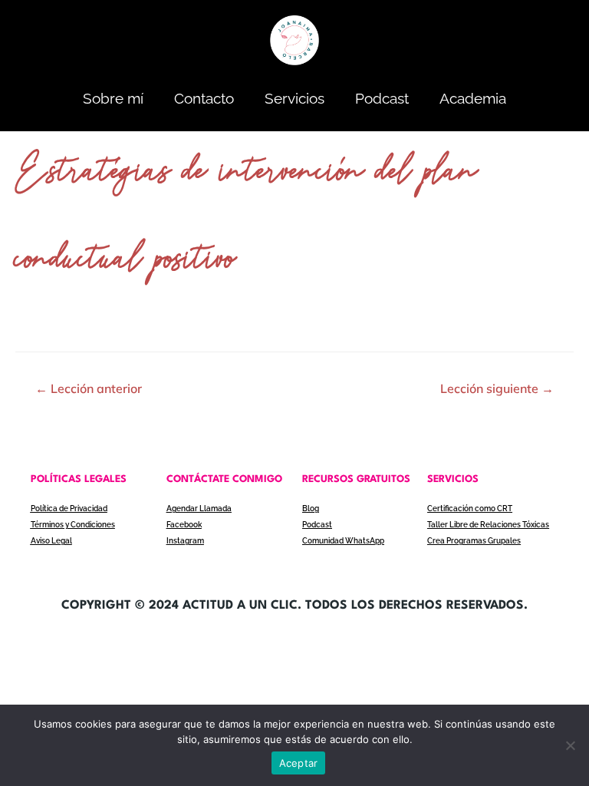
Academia (472, 98)
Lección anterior (88, 388)
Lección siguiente (497, 388)
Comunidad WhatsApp (343, 541)
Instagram (185, 541)
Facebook (184, 524)
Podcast (382, 98)
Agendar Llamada (199, 508)
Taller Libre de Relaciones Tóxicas (488, 524)
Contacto (204, 98)
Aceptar (298, 763)
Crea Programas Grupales (474, 541)
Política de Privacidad (69, 508)
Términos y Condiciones (73, 524)
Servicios (294, 98)
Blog (310, 508)
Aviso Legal (51, 541)
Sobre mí (113, 98)
